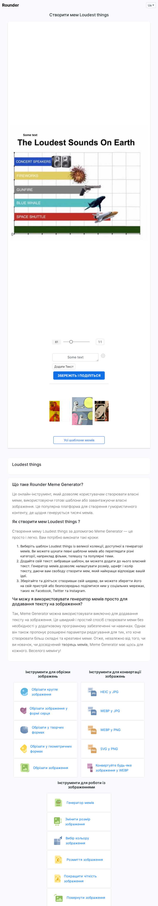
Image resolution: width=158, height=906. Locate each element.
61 (56, 342)
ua (150, 5)
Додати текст (63, 366)
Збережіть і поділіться (79, 375)
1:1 (100, 342)
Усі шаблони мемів (79, 440)
